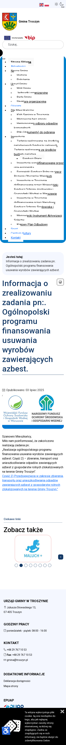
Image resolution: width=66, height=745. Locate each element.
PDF (60, 282)
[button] (56, 4)
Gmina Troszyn (29, 21)
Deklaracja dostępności (17, 681)
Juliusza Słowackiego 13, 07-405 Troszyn (20, 609)
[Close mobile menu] (3, 58)
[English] (42, 4)
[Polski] (47, 4)
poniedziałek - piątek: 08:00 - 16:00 (26, 630)
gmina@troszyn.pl (17, 659)
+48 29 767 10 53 (17, 649)
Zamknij (62, 711)
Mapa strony (11, 686)
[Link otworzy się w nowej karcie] (30, 38)
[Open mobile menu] (62, 6)
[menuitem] (21, 62)
